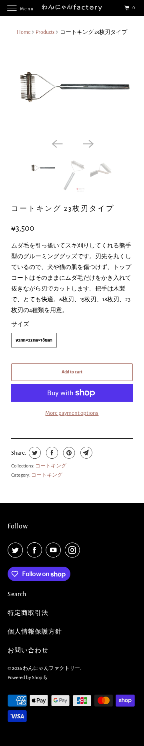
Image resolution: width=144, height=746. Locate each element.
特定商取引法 (28, 613)
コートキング (50, 466)
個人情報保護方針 (35, 631)
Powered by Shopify (28, 677)
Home (23, 32)
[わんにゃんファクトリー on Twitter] (17, 550)
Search (17, 594)
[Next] (87, 143)
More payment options (71, 413)
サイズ (20, 324)
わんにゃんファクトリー (51, 668)
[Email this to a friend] (85, 453)
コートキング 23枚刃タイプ (62, 208)
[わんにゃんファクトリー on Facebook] (36, 550)
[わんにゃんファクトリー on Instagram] (74, 550)
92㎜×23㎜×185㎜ (34, 340)
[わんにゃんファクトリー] (72, 8)
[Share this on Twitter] (34, 453)
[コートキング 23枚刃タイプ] (72, 89)
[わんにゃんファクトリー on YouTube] (55, 550)
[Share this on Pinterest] (68, 453)
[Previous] (56, 143)
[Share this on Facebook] (51, 453)
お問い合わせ (28, 650)
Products (45, 32)
